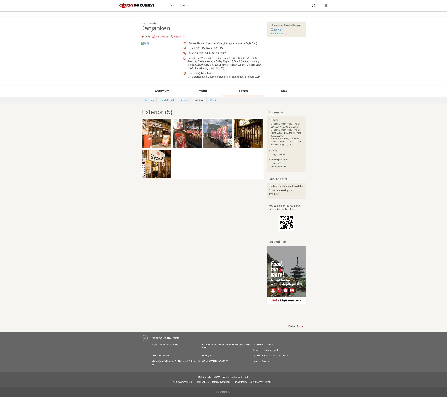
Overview (162, 91)
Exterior (199, 99)
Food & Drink (167, 99)
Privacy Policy (240, 382)
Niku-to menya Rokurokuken (165, 344)
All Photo (149, 99)
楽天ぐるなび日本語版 (260, 382)
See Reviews (277, 33)
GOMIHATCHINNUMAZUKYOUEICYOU (272, 355)
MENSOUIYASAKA (161, 355)
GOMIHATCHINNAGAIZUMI (215, 361)
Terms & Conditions (221, 382)
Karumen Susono (261, 361)
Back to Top (294, 326)
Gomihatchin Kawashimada (266, 350)
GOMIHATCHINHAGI (263, 344)
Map (284, 91)
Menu (203, 91)
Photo (243, 91)
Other (213, 99)
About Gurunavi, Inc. (182, 382)
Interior (184, 99)
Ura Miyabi (207, 355)
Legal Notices (202, 382)
